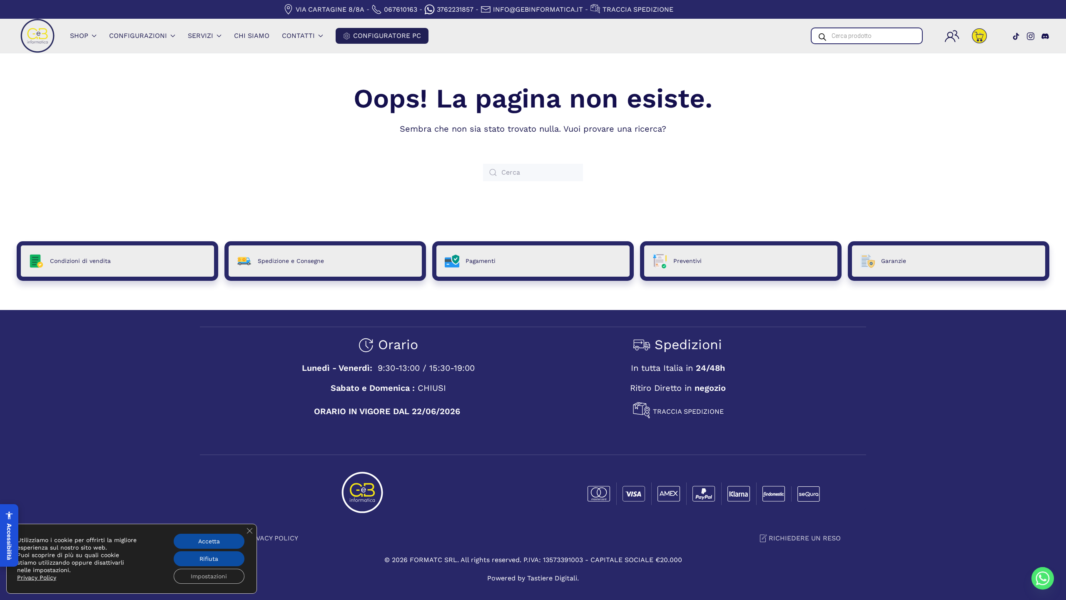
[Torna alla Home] (37, 36)
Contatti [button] (298, 36)
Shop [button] (79, 36)
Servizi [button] (200, 36)
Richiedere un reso (805, 538)
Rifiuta (208, 558)
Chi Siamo (251, 36)
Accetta (209, 541)
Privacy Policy (271, 540)
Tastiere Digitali (552, 578)
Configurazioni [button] (138, 36)
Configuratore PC (387, 36)
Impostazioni (209, 576)
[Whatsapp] (1042, 578)
